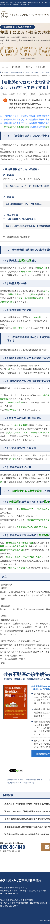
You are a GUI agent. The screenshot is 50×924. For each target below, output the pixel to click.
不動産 (6, 72)
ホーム (5, 67)
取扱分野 (16, 67)
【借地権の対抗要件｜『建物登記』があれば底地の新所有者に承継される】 (24, 781)
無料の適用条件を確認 (29, 58)
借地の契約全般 (16, 72)
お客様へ (28, 67)
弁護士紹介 (40, 67)
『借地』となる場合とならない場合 (37, 72)
